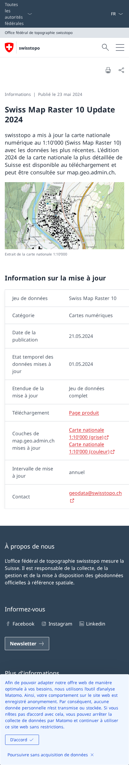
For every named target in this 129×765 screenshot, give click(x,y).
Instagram (60, 623)
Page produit (84, 412)
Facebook (23, 623)
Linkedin (95, 623)
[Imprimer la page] (108, 70)
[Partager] (121, 70)
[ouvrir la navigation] (120, 47)
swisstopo (29, 48)
